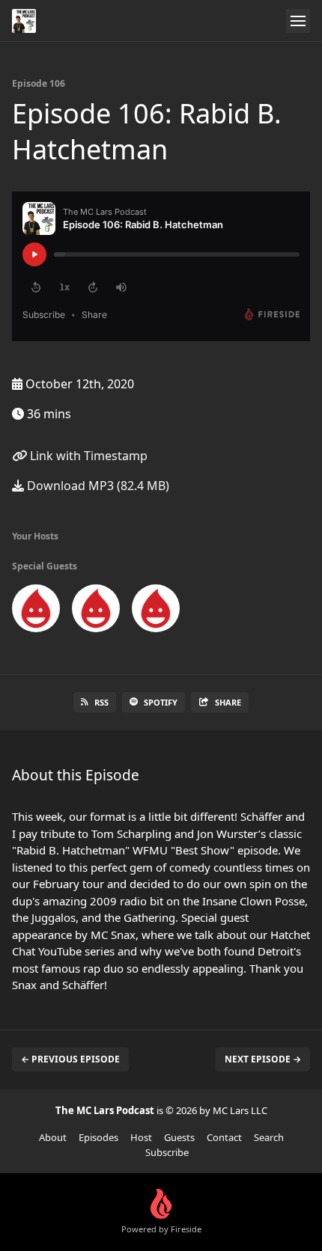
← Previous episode (70, 1059)
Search (269, 1137)
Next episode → (263, 1059)
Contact (224, 1137)
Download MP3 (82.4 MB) (96, 485)
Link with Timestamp (87, 455)
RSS (101, 702)
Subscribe (167, 1152)
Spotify (160, 702)
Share (228, 702)
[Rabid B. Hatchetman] (96, 611)
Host (141, 1137)
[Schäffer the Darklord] (156, 611)
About (53, 1137)
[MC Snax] (36, 611)
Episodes (98, 1137)
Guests (179, 1137)
